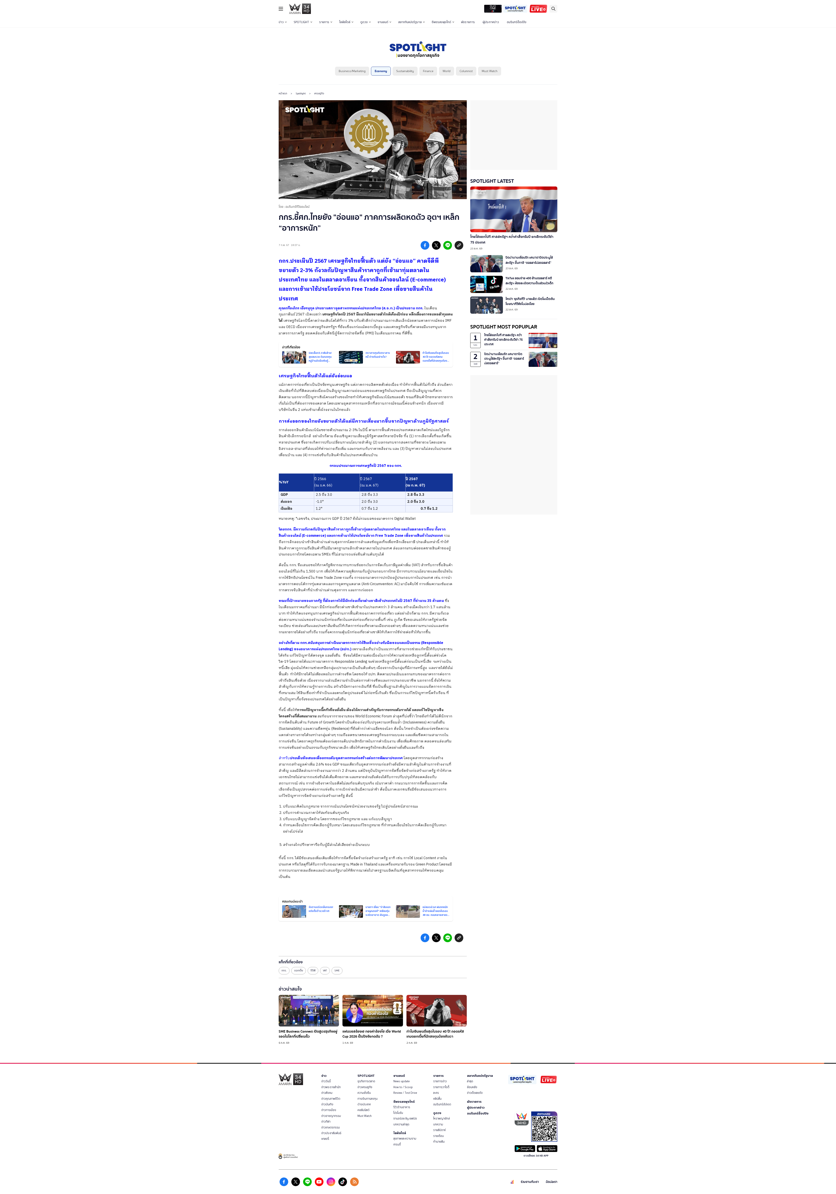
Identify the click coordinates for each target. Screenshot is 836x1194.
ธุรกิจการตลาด (366, 1081)
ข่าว (281, 22)
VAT (325, 970)
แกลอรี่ (325, 1139)
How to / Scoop (403, 1087)
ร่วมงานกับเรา (530, 1181)
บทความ (438, 1124)
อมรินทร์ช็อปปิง (516, 22)
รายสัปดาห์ (439, 1130)
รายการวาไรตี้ (441, 1087)
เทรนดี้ (397, 1144)
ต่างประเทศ (364, 1104)
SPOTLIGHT (301, 22)
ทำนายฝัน (439, 1142)
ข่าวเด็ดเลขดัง (475, 1093)
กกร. (284, 970)
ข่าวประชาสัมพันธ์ (331, 1133)
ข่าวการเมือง (328, 1110)
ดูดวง (364, 22)
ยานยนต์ (383, 22)
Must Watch (489, 71)
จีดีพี (312, 970)
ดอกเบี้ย (298, 970)
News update (401, 1081)
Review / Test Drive (405, 1093)
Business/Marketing (352, 71)
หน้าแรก (283, 93)
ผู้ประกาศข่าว (491, 22)
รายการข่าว (440, 1081)
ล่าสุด (470, 1081)
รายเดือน (438, 1136)
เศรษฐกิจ (319, 93)
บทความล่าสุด (401, 1124)
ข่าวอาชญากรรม (331, 1116)
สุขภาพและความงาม (404, 1138)
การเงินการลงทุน (367, 1099)
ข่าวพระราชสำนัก (331, 1087)
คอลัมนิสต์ (363, 1110)
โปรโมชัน (398, 1113)
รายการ (324, 22)
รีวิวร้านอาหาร (401, 1107)
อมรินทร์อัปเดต (442, 1104)
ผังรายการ (468, 22)
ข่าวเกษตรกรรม (330, 1127)
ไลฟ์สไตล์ (344, 22)
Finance (428, 71)
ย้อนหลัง (472, 1087)
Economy (381, 71)
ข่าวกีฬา (325, 1121)
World (446, 71)
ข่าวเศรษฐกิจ (364, 1087)
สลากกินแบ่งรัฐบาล (410, 22)
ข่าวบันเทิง (327, 1104)
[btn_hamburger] (280, 9)
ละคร (436, 1093)
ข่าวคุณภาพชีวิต (330, 1099)
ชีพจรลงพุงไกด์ (441, 22)
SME (337, 970)
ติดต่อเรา (551, 1181)
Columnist (466, 71)
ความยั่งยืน (364, 1093)
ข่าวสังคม (326, 1093)
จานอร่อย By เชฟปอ (405, 1118)
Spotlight (301, 93)
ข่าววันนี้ (326, 1081)
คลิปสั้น (437, 1099)
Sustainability (405, 71)
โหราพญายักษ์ (441, 1118)
